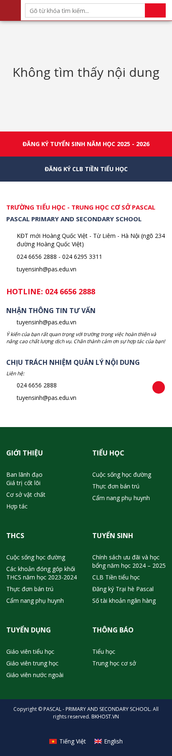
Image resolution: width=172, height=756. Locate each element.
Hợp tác (17, 506)
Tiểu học (103, 651)
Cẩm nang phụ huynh (121, 498)
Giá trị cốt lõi (23, 483)
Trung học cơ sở (114, 663)
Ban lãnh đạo (24, 474)
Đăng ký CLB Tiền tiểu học (86, 169)
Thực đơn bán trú (115, 486)
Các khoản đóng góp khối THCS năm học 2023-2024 (41, 573)
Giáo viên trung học (32, 663)
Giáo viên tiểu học (30, 651)
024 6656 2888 (70, 291)
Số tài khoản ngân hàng (124, 600)
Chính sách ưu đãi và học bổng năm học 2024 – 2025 (129, 561)
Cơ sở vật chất (26, 494)
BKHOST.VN (105, 716)
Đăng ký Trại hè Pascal (123, 589)
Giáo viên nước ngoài (34, 675)
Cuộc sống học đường (121, 474)
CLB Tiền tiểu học (116, 577)
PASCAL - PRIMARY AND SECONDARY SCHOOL (96, 709)
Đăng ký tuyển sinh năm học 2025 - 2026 (86, 144)
